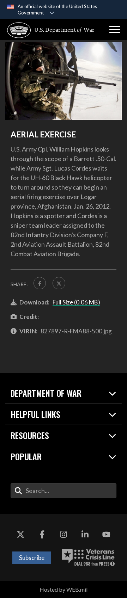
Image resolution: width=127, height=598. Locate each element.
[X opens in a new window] (20, 535)
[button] (114, 29)
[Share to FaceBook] (40, 283)
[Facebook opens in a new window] (42, 535)
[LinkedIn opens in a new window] (85, 535)
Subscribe (31, 557)
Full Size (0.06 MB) (76, 302)
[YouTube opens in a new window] (106, 535)
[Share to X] (59, 283)
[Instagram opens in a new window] (63, 535)
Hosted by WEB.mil (63, 589)
